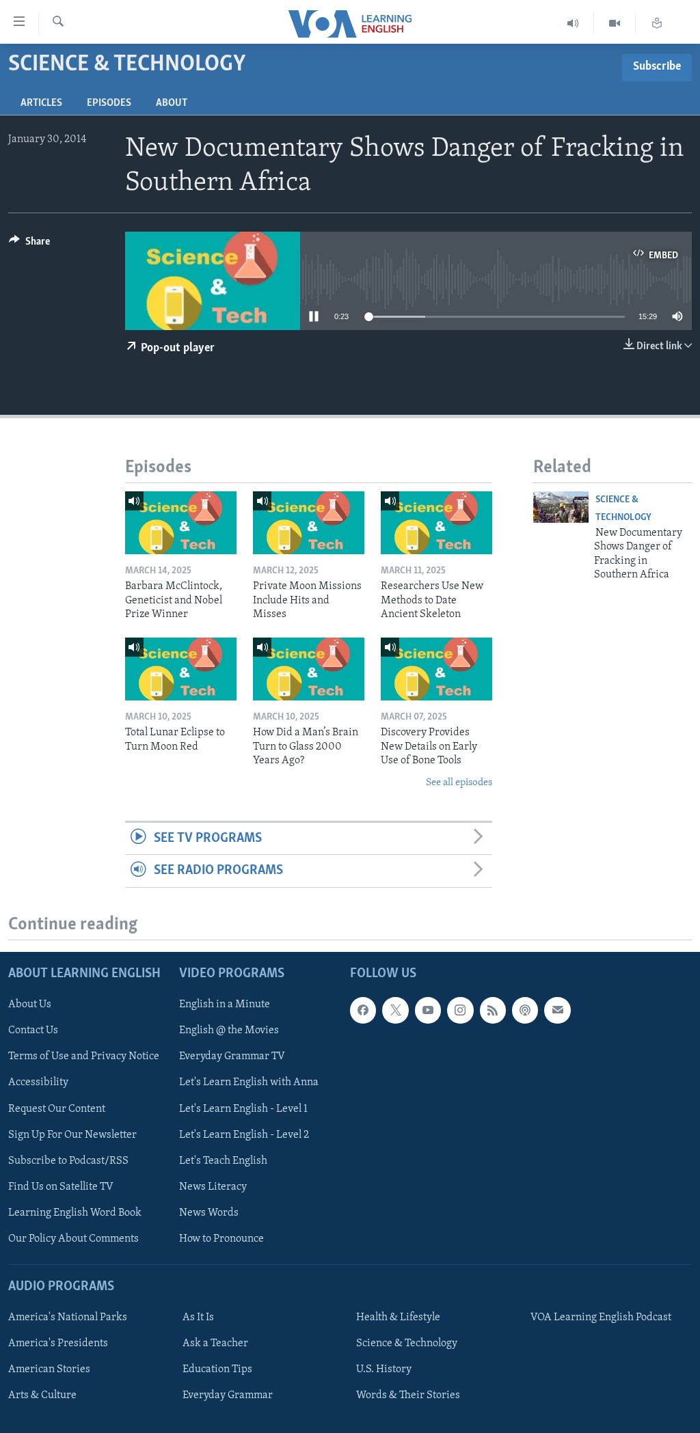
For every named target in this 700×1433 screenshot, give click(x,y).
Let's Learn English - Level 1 (243, 1108)
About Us (29, 1004)
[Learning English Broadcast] (573, 23)
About (171, 103)
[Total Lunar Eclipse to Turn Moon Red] (181, 669)
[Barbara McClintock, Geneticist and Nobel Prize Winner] (181, 522)
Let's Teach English (223, 1160)
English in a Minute (224, 1004)
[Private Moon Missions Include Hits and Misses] (308, 522)
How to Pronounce (221, 1238)
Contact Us (33, 1030)
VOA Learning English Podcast (600, 1317)
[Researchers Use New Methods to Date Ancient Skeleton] (436, 522)
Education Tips (217, 1369)
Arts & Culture (42, 1395)
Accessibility (38, 1082)
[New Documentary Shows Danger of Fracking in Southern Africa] (561, 507)
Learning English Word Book (75, 1212)
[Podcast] (525, 1010)
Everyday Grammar (228, 1395)
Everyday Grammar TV (232, 1056)
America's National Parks (67, 1317)
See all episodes (459, 783)
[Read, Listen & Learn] (657, 23)
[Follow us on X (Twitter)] (395, 1010)
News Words (209, 1212)
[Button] (29, 245)
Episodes (109, 103)
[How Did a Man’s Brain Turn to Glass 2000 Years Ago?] (308, 669)
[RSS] (493, 1010)
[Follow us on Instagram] (460, 1010)
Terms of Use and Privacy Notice (83, 1056)
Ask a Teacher (215, 1343)
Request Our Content (56, 1108)
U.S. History (384, 1369)
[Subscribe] (557, 1010)
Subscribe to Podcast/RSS (68, 1160)
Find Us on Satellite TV (60, 1186)
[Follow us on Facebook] (363, 1010)
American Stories (49, 1369)
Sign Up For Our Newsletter (72, 1134)
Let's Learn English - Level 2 (244, 1134)
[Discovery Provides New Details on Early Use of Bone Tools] (436, 669)
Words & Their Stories (408, 1395)
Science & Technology (406, 1343)
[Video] (615, 23)
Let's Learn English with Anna (249, 1082)
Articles (41, 103)
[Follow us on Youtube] (428, 1010)
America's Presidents (58, 1343)
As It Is (198, 1317)
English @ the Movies (229, 1030)
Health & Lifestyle (398, 1317)
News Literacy (213, 1186)
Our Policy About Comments (73, 1238)
